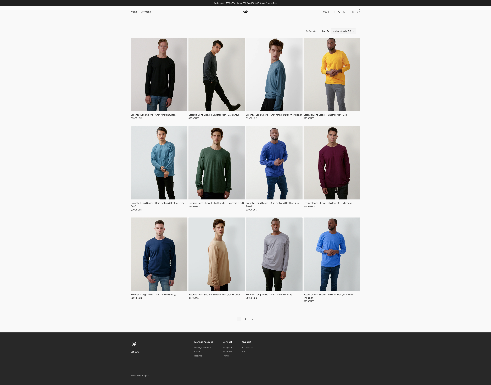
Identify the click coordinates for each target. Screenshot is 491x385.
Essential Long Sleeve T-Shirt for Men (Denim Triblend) (274, 114)
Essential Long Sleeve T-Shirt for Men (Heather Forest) (216, 203)
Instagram (227, 347)
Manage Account (202, 347)
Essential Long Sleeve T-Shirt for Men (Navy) (153, 294)
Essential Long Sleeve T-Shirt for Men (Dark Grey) (213, 114)
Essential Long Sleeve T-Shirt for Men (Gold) (326, 114)
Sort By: (325, 31)
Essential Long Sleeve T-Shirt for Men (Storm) (269, 294)
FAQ (244, 351)
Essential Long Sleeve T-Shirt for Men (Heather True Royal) (272, 205)
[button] (344, 11)
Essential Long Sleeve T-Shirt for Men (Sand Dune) (214, 294)
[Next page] (252, 319)
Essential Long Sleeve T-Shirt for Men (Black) (153, 114)
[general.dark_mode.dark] (339, 12)
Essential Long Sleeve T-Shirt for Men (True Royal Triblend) (328, 296)
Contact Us (247, 347)
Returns (198, 355)
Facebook (227, 351)
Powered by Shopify (140, 375)
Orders (197, 351)
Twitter (226, 355)
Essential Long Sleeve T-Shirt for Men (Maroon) (327, 203)
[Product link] (159, 80)
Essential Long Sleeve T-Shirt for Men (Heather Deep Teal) (158, 205)
